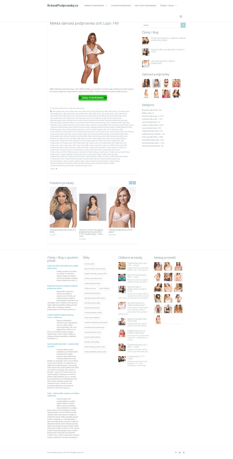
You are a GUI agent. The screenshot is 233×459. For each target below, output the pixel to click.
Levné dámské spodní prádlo (61, 132)
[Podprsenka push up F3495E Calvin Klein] (122, 333)
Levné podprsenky (102, 132)
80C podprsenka (82, 116)
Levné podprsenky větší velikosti (121, 132)
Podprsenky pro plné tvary (119, 152)
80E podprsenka (108, 116)
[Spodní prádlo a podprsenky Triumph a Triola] (145, 52)
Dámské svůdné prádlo (81, 127)
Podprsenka (54, 141)
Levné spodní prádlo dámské (98, 134)
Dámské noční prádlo (96, 120)
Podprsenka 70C (56, 143)
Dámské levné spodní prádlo (77, 120)
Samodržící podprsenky (150, 140)
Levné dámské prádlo (115, 129)
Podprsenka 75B (108, 143)
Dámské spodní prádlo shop (61, 127)
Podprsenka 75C (121, 143)
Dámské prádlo (56, 123)
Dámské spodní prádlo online (123, 125)
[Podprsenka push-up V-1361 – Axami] (122, 265)
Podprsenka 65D (66, 141)
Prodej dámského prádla (118, 156)
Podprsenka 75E (69, 145)
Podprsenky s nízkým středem (61, 154)
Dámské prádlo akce (69, 123)
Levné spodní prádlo (79, 134)
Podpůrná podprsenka (75, 156)
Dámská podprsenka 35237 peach (121, 230)
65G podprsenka (97, 111)
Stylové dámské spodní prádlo (96, 161)
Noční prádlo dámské (118, 138)
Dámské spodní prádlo (58, 125)
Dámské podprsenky (94, 5)
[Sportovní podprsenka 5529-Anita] (122, 321)
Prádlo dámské (90, 156)
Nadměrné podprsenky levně (61, 138)
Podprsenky (54, 150)
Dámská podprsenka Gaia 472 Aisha (63, 230)
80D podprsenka (95, 116)
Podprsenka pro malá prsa (116, 147)
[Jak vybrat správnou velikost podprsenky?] (145, 63)
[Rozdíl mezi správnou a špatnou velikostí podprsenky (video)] (145, 40)
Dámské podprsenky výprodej (116, 120)
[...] (76, 280)
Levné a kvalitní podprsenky (95, 129)
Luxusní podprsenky (121, 5)
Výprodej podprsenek (58, 163)
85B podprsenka (120, 116)
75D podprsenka (121, 114)
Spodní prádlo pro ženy (58, 161)
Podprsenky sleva (80, 154)
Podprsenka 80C (95, 145)
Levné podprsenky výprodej (60, 134)
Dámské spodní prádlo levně (100, 125)
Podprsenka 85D (82, 147)
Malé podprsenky (56, 136)
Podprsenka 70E (82, 143)
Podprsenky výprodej (109, 154)
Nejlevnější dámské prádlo (82, 138)
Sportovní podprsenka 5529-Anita (136, 320)
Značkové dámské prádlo (104, 163)
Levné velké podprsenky (119, 134)
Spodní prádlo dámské (91, 159)
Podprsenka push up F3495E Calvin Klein (136, 331)
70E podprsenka (69, 114)
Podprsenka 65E (79, 141)
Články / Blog (167, 5)
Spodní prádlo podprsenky (110, 159)
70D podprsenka (56, 114)
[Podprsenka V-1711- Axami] (122, 359)
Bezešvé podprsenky (150, 110)
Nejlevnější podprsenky (101, 138)
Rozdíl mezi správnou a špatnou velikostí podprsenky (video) (168, 39)
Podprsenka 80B (82, 145)
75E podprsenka (56, 116)
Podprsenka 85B (56, 147)
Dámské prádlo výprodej (120, 123)
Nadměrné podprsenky (118, 136)
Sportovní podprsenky (150, 143)
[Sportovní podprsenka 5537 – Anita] (122, 277)
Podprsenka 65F (92, 141)
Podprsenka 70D (69, 143)
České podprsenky (114, 118)
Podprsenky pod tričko (58, 152)
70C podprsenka (123, 111)
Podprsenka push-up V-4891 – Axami (137, 345)
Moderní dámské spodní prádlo (75, 136)
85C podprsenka (56, 118)
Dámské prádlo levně (86, 123)
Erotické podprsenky (145, 5)
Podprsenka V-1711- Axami (136, 357)
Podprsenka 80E (121, 145)
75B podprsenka (95, 114)
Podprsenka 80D (108, 145)
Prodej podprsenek (57, 159)
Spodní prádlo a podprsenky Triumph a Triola (167, 50)
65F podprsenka (85, 111)
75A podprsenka (82, 114)
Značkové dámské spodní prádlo (62, 165)
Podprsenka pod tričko (97, 147)
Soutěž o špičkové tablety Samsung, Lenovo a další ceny (60, 316)
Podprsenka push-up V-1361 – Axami (137, 264)
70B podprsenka (110, 111)
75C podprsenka (108, 114)
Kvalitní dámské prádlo (123, 127)
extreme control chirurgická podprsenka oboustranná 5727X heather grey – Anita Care (91, 233)
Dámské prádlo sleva (102, 123)
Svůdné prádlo (113, 161)
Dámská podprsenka (58, 120)
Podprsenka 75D (56, 145)
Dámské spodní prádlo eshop (79, 125)
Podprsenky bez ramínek (151, 134)
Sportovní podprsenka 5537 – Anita (136, 276)
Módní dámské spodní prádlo (98, 136)
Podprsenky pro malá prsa (77, 152)
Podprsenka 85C (69, 147)
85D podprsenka (69, 118)
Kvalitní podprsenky (57, 129)
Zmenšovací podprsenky (151, 146)
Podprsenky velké (94, 154)
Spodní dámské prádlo (73, 159)
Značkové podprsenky (83, 165)
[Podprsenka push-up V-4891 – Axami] (122, 347)
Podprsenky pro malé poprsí (98, 152)
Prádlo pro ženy (103, 156)
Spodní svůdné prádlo (76, 161)
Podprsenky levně (95, 150)
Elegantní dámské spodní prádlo (102, 127)
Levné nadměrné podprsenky (83, 132)
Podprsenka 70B (118, 141)
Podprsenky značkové (58, 156)
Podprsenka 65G (104, 141)
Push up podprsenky (149, 137)
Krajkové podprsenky (76, 108)
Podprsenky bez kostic (150, 131)
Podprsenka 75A (95, 143)
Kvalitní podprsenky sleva (75, 129)
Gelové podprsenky (149, 122)
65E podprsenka (72, 111)
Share (52, 169)
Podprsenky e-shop (81, 150)
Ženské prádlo (72, 163)
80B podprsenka (69, 116)
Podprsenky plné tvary (111, 150)
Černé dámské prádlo (99, 118)
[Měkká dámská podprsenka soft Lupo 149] (93, 56)
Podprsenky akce (66, 150)
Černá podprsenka (83, 118)
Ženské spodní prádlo (87, 163)
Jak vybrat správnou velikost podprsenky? (163, 62)
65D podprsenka (59, 111)
